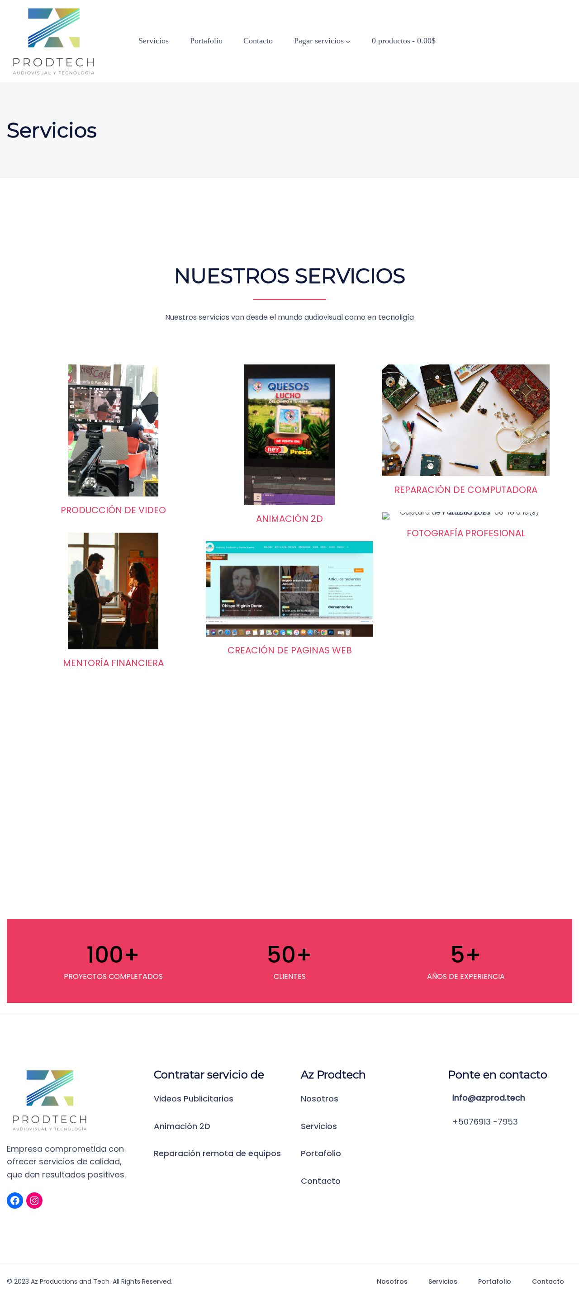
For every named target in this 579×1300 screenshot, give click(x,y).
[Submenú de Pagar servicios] (348, 41)
